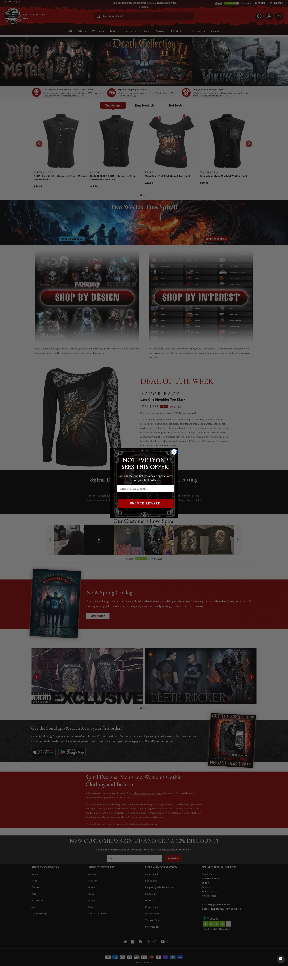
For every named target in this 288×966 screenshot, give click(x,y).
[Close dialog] (174, 451)
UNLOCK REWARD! (146, 503)
